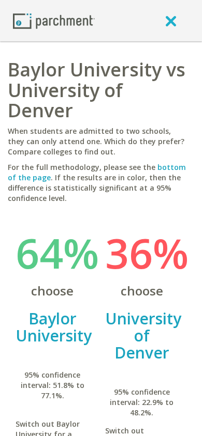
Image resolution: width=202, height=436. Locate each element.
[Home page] (54, 20)
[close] (171, 20)
